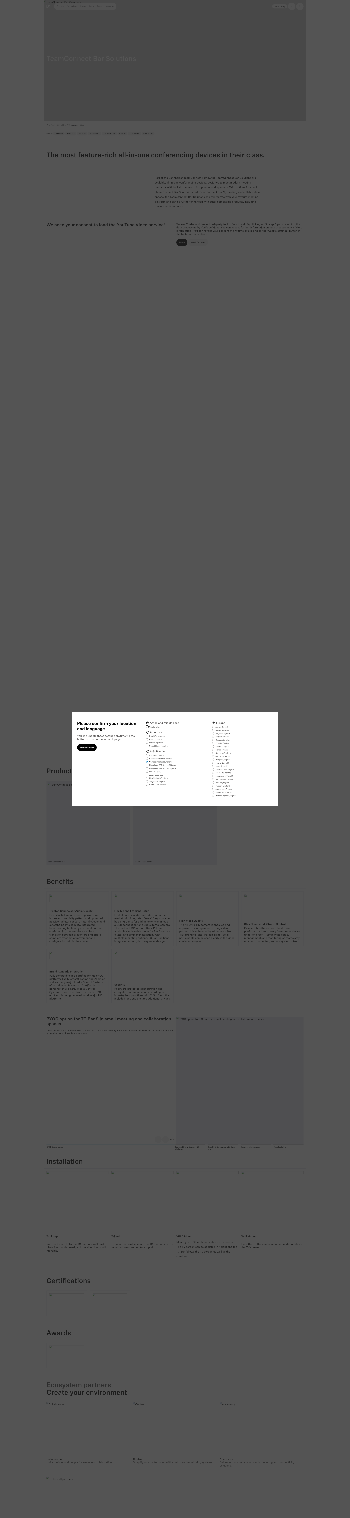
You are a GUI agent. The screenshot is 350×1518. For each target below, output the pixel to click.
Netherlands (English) (224, 779)
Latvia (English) (221, 766)
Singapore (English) (157, 782)
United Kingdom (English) (225, 796)
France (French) (221, 750)
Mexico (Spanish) (156, 743)
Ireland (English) (222, 763)
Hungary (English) (222, 760)
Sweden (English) (222, 786)
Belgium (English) (222, 733)
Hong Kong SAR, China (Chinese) (162, 765)
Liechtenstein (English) (224, 770)
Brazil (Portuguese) (157, 736)
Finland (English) (222, 747)
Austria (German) (222, 730)
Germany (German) (223, 756)
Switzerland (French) (223, 789)
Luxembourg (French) (224, 776)
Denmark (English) (223, 740)
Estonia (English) (222, 743)
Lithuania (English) (223, 773)
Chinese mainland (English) (160, 762)
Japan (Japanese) (156, 775)
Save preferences (87, 747)
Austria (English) (222, 727)
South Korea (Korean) (157, 785)
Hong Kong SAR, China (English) (162, 768)
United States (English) (158, 746)
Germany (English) (223, 753)
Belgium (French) (222, 737)
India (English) (155, 772)
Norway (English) (222, 783)
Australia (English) (156, 755)
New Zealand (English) (158, 778)
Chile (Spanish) (155, 739)
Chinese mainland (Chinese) (160, 759)
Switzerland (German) (224, 792)
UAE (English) (155, 727)
